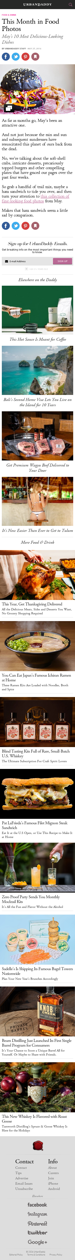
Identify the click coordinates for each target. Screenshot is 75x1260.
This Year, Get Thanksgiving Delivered (32, 604)
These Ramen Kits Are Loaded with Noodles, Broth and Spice (35, 687)
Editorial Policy (16, 1254)
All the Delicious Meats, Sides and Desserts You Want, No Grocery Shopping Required (37, 611)
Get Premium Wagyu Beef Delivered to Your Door (37, 467)
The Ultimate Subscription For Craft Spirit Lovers (34, 761)
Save (25, 57)
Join (51, 1178)
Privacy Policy (56, 1254)
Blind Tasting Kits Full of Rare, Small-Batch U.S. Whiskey (36, 753)
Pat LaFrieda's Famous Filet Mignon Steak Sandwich (34, 825)
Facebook (38, 1205)
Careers (53, 1173)
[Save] (35, 57)
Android (54, 1188)
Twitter (37, 1233)
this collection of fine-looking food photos (35, 199)
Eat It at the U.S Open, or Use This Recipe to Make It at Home (37, 835)
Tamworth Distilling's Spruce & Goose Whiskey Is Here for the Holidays (34, 1128)
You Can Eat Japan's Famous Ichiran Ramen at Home (36, 677)
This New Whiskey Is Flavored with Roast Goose (34, 1119)
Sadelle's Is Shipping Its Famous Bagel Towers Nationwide (37, 971)
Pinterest (37, 1224)
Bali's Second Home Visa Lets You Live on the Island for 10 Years (37, 402)
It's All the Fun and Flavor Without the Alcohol (32, 907)
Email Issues (23, 1183)
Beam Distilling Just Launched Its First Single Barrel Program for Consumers (36, 1043)
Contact (21, 1167)
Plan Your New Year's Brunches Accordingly (30, 979)
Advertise (21, 1178)
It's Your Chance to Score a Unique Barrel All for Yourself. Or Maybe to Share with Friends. (33, 1052)
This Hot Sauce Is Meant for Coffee (37, 339)
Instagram (37, 1215)
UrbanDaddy (37, 4)
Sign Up (63, 261)
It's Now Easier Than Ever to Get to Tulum (37, 530)
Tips (18, 1173)
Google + (37, 1242)
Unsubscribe (24, 1188)
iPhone (53, 1183)
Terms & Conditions (36, 1254)
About (52, 1167)
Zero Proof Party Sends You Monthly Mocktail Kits (31, 899)
